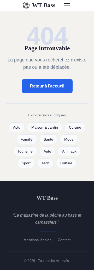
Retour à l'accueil (47, 86)
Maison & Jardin (44, 127)
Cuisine (75, 127)
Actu (16, 127)
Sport (26, 163)
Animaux (69, 151)
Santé (48, 139)
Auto (47, 151)
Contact (64, 240)
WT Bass (38, 5)
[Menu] (67, 5)
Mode (69, 139)
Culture (66, 163)
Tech (45, 163)
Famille (27, 139)
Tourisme (25, 151)
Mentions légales (37, 240)
